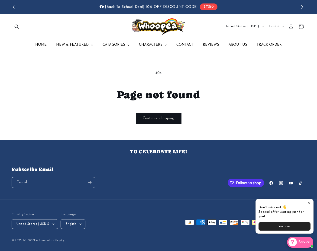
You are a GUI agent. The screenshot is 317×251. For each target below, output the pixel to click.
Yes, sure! (284, 226)
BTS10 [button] (209, 7)
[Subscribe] (90, 182)
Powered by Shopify (51, 240)
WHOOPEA (30, 240)
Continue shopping (159, 118)
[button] (302, 7)
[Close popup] (309, 203)
